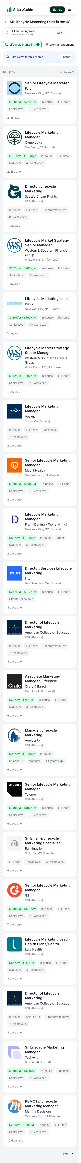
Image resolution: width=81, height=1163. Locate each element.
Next (66, 1153)
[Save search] (72, 33)
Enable (66, 57)
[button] (59, 32)
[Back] (5, 22)
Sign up (57, 9)
